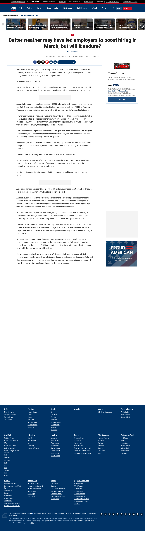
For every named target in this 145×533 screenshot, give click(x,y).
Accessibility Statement (79, 513)
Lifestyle (95, 8)
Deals (76, 435)
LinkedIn (121, 514)
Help (62, 513)
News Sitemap (92, 513)
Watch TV (127, 8)
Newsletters (133, 514)
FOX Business (103, 435)
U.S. (21, 8)
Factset (48, 520)
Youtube (113, 514)
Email (55, 62)
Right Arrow (141, 24)
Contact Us (68, 513)
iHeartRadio (141, 514)
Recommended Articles (29, 15)
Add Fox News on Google (67, 62)
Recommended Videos (10, 15)
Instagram (109, 514)
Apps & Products (81, 481)
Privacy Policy (112, 91)
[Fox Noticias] (112, 2)
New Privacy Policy (23, 513)
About (53, 481)
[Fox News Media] (34, 2)
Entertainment (68, 8)
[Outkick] (100, 1)
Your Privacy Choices (40, 513)
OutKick (7, 435)
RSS (129, 514)
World (39, 8)
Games (7, 481)
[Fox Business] (49, 1)
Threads (43, 62)
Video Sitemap (13, 515)
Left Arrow (3, 24)
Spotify (137, 514)
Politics (29, 8)
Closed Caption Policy (53, 513)
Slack (125, 514)
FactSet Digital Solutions (76, 520)
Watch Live (32, 481)
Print (51, 62)
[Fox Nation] (62, 2)
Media (56, 8)
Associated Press (73, 52)
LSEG (32, 523)
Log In (119, 8)
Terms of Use (123, 91)
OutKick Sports (82, 8)
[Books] (130, 2)
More (104, 8)
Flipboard (47, 62)
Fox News (13, 8)
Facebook (35, 62)
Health (54, 435)
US (72, 35)
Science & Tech (127, 435)
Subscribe (122, 99)
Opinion (48, 8)
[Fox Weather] (88, 2)
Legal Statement (89, 520)
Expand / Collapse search (114, 8)
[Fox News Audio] (74, 1)
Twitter (39, 62)
